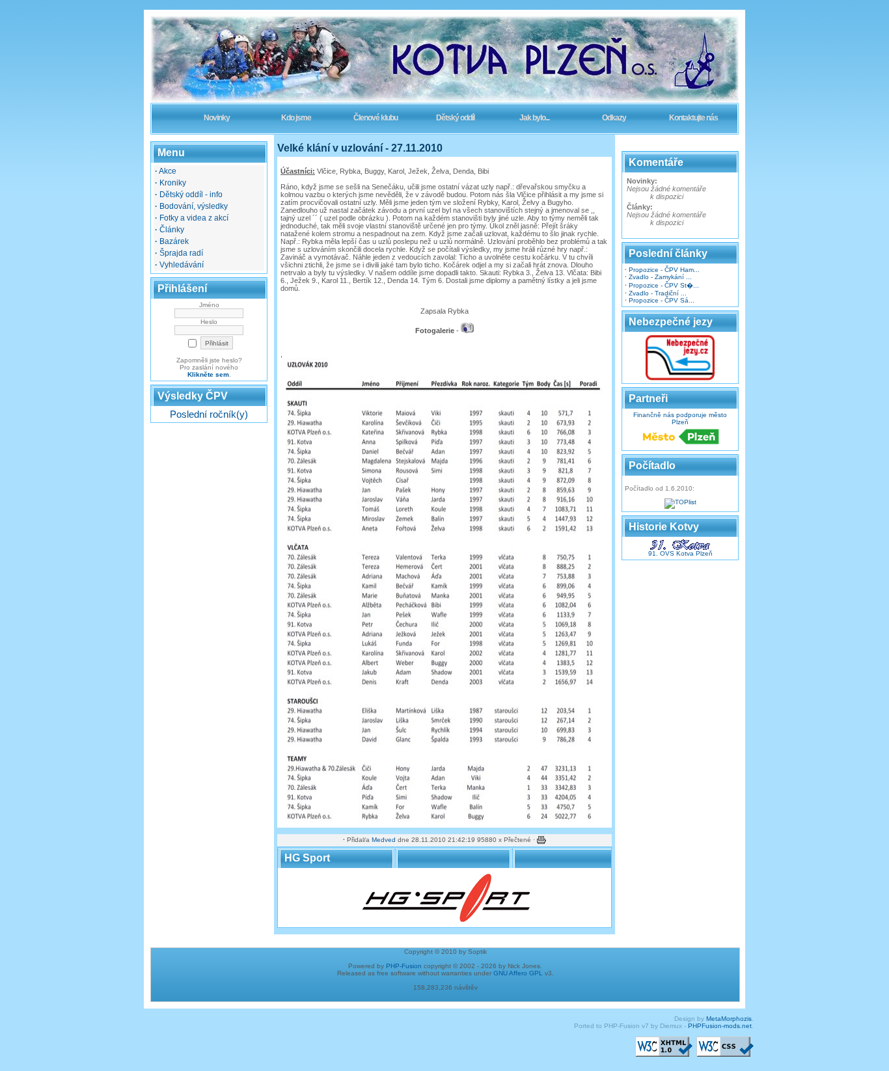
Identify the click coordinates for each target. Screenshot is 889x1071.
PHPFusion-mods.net (720, 1025)
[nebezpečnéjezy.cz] (680, 378)
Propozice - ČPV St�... (664, 285)
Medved (384, 839)
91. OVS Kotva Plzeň (680, 553)
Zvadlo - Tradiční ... (658, 293)
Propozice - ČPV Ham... (664, 269)
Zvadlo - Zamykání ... (660, 276)
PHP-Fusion (404, 965)
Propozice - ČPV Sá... (661, 300)
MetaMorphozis (729, 1018)
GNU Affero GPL (518, 973)
